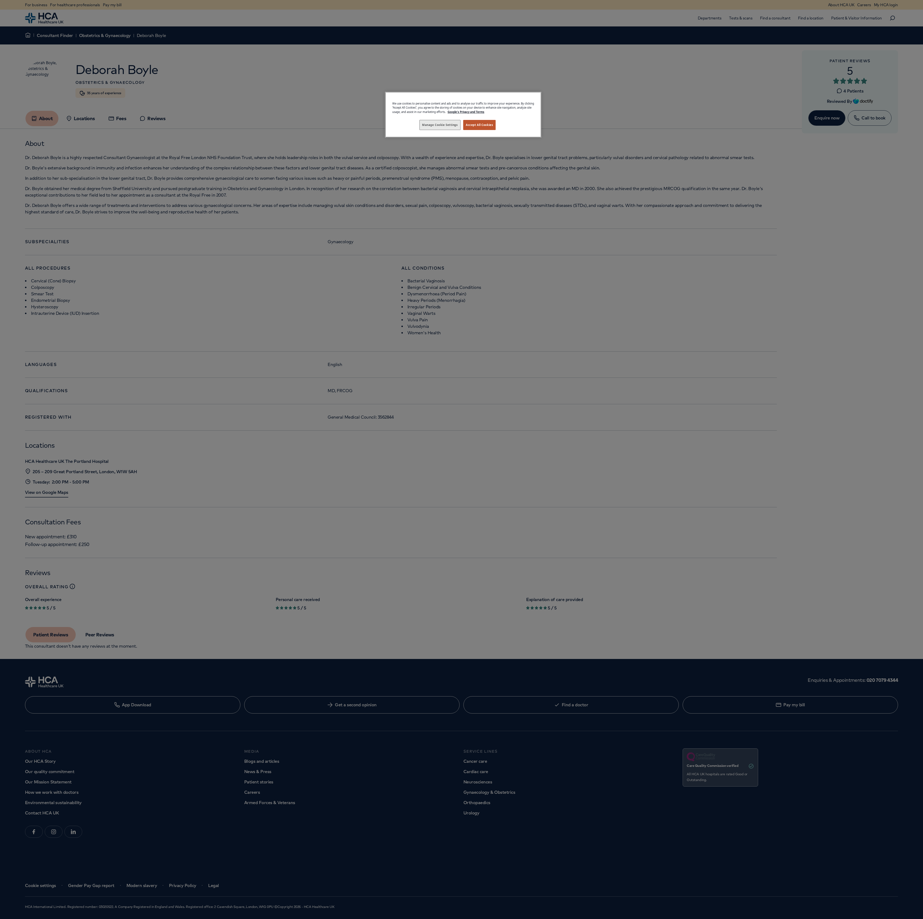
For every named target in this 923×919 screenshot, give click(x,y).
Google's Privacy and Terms (466, 112)
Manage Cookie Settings (440, 125)
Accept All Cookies (479, 125)
